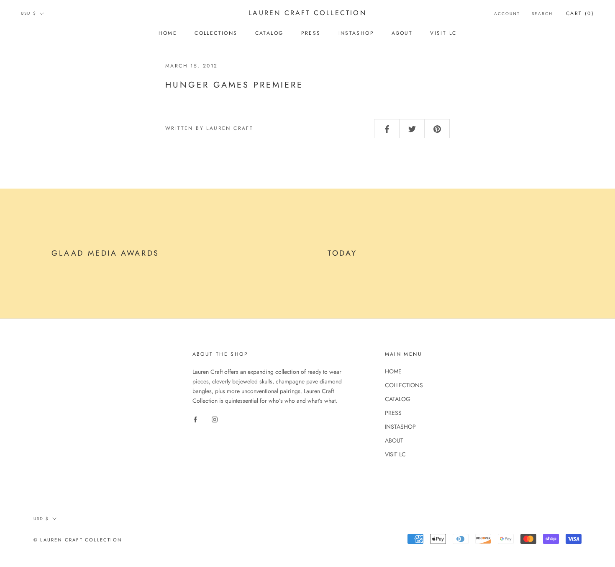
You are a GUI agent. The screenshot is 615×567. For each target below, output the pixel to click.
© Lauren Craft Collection (77, 539)
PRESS (311, 33)
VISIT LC (443, 33)
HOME (168, 33)
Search (542, 13)
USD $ (28, 13)
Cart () (580, 13)
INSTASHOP (356, 33)
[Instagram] (215, 419)
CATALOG (269, 33)
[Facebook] (195, 419)
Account (507, 13)
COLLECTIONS (216, 33)
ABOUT (402, 33)
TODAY (342, 253)
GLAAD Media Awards (105, 253)
